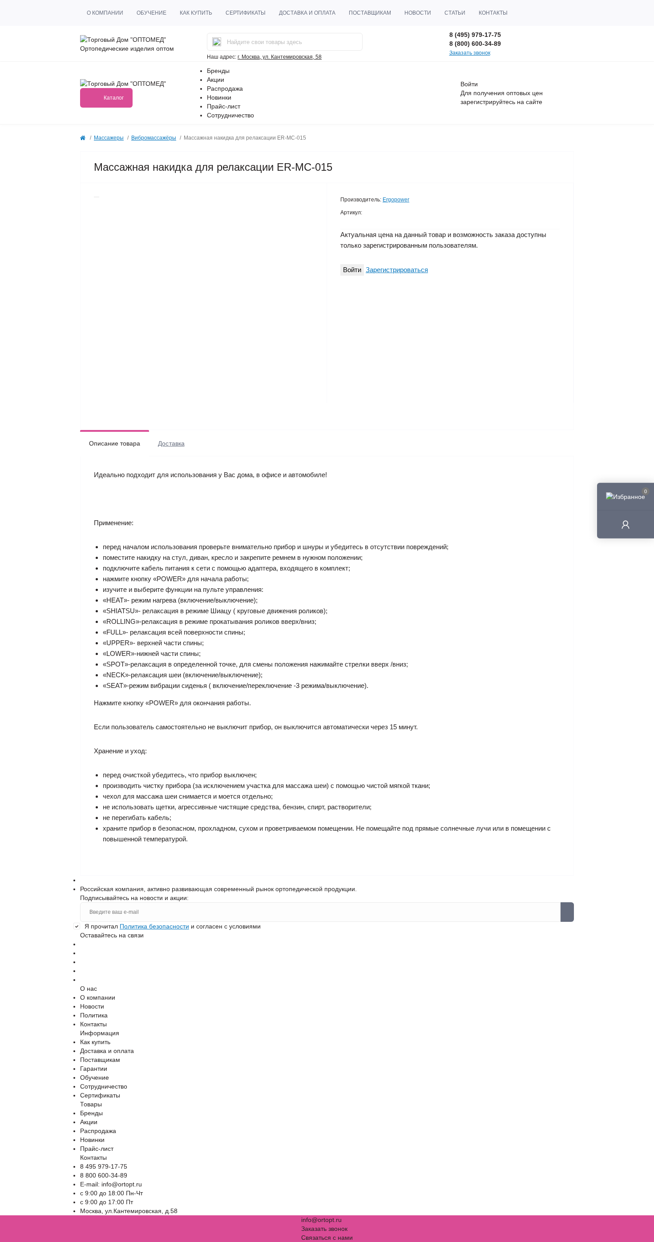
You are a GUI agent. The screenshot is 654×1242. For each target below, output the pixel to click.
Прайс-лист (223, 106)
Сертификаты (246, 13)
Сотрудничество (230, 115)
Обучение (151, 13)
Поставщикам (370, 13)
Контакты (493, 13)
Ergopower (396, 200)
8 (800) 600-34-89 (475, 43)
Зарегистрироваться (397, 269)
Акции (215, 79)
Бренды (218, 70)
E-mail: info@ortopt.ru (111, 1184)
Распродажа (225, 88)
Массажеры (109, 138)
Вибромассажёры (153, 138)
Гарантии (93, 1068)
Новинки (219, 97)
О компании (105, 13)
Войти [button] (469, 84)
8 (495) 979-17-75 (475, 34)
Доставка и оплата (307, 13)
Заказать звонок (469, 53)
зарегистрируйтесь (487, 101)
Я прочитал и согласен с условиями (173, 926)
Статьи (454, 13)
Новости (417, 13)
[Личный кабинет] (625, 524)
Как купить (196, 13)
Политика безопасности (154, 926)
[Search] (216, 42)
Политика (94, 1015)
